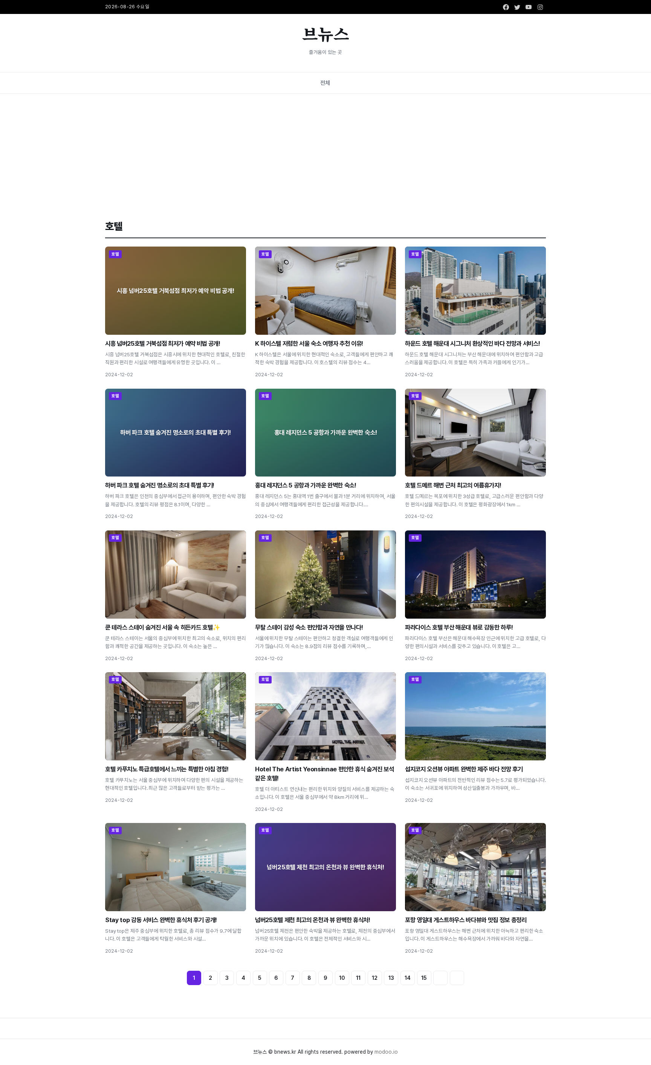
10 (342, 978)
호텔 (115, 254)
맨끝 (457, 978)
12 (374, 978)
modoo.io (386, 1052)
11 (358, 978)
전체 (325, 82)
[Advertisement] (325, 150)
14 (408, 978)
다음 (440, 978)
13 (391, 978)
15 (424, 978)
